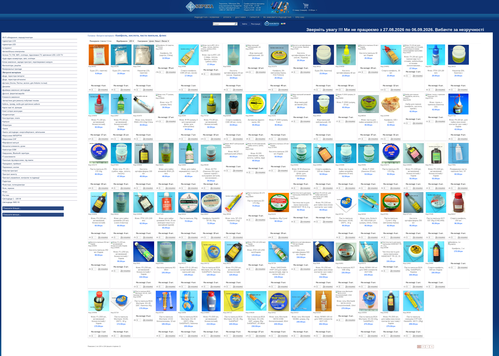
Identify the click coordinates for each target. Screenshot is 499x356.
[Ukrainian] (282, 23)
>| (431, 347)
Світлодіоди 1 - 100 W (11, 199)
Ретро (4, 192)
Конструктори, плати (11, 118)
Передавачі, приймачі (11, 164)
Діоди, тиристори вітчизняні (14, 79)
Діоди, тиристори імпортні (13, 76)
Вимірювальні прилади (12, 69)
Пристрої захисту (9, 174)
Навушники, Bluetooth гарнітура (15, 153)
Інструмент (7, 48)
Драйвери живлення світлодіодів (16, 90)
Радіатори (6, 181)
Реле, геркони (8, 188)
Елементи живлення (11, 97)
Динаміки (6, 86)
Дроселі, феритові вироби (13, 93)
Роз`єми (5, 195)
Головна (91, 36)
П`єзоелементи (8, 157)
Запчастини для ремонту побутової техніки (20, 100)
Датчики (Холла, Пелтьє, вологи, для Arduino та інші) (24, 83)
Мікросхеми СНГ (9, 139)
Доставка (240, 17)
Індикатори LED (9, 44)
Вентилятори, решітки (11, 65)
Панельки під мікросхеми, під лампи (17, 160)
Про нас (299, 17)
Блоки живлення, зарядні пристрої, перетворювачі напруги (27, 62)
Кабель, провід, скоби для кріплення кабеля (21, 104)
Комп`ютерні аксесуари (12, 111)
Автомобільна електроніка (13, 51)
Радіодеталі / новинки (207, 17)
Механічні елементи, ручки (13, 146)
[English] (284, 23)
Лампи (5, 129)
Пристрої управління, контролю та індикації (20, 178)
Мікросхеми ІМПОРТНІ (12, 136)
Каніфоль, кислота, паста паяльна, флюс (141, 35)
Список (103, 41)
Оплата (227, 17)
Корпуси (5, 122)
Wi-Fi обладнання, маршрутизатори (17, 37)
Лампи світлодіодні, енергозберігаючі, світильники (23, 132)
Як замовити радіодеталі (277, 17)
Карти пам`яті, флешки (12, 108)
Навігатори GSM (9, 150)
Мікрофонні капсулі (10, 143)
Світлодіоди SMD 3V (11, 202)
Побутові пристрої (10, 171)
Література (7, 125)
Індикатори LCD (9, 41)
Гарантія (254, 17)
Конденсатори (8, 115)
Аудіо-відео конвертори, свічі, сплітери (18, 58)
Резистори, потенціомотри (13, 185)
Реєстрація (255, 24)
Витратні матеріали (12, 72)
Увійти (244, 24)
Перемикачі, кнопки (10, 167)
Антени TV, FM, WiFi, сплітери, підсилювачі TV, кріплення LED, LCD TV (32, 55)
